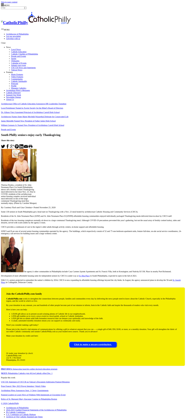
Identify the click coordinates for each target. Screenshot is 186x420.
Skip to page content (9, 2)
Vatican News (16, 70)
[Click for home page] (36, 22)
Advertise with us (13, 39)
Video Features (17, 77)
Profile (13, 86)
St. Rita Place (84, 276)
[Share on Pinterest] (17, 148)
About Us (10, 99)
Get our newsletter (13, 36)
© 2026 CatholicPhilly (10, 403)
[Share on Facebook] (8, 148)
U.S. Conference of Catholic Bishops (21, 414)
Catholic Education (18, 52)
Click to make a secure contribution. (93, 344)
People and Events (18, 56)
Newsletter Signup (13, 97)
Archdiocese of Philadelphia (17, 34)
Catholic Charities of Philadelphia (24, 54)
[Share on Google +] (12, 148)
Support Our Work (13, 95)
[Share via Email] (26, 148)
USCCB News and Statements (23, 68)
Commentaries (17, 79)
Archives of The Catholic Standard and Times (24, 417)
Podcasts (14, 83)
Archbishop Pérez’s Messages (18, 90)
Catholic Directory (13, 93)
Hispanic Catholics (18, 88)
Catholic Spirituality (19, 81)
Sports (13, 58)
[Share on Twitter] (3, 148)
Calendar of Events (18, 63)
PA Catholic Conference (15, 412)
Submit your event (18, 65)
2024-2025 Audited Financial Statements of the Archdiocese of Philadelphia (36, 410)
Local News (16, 49)
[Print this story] (30, 148)
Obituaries (15, 61)
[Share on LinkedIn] (21, 148)
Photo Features (17, 74)
